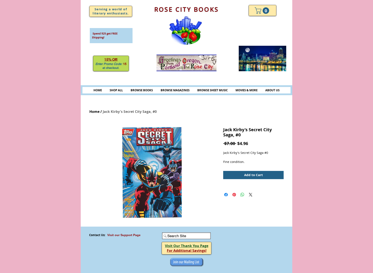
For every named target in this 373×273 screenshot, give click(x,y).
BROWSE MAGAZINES (175, 90)
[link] (263, 10)
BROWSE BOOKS (142, 90)
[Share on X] (250, 194)
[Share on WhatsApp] (242, 194)
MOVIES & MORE (246, 90)
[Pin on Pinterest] (234, 194)
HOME (97, 90)
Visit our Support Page (124, 235)
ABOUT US (272, 90)
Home (94, 111)
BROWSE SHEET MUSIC (212, 90)
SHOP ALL (116, 90)
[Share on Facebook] (226, 194)
